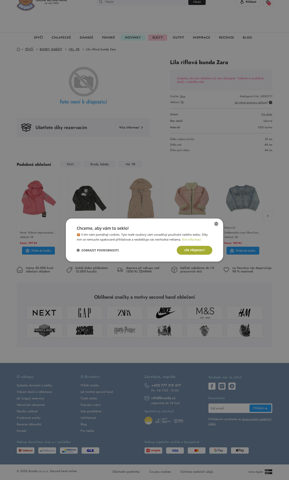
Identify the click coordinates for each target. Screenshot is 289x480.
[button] (98, 250)
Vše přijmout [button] (194, 250)
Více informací (191, 239)
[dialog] (144, 240)
